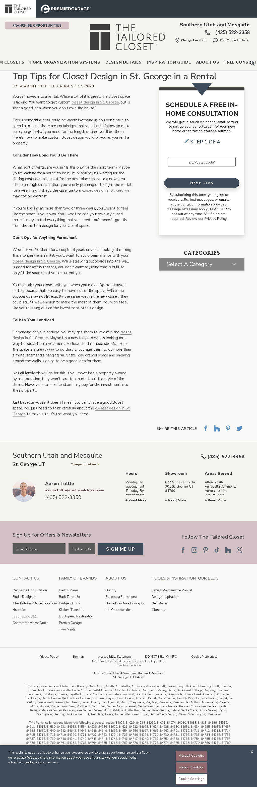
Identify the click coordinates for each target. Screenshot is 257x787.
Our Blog (208, 578)
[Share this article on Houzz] (217, 432)
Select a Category (189, 264)
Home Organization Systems (65, 62)
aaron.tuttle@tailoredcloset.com (74, 490)
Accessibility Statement (114, 657)
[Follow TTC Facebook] (183, 549)
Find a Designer (24, 597)
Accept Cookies (191, 755)
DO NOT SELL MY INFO (161, 657)
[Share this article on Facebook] (206, 432)
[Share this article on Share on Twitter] (239, 432)
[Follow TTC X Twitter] (239, 549)
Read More (137, 500)
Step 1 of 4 (205, 141)
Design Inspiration (165, 597)
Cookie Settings (191, 779)
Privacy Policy (48, 657)
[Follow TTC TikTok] (217, 549)
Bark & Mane (68, 590)
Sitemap (78, 657)
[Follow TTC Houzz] (228, 549)
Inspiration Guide (169, 62)
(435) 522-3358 (225, 456)
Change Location (193, 40)
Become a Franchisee (121, 597)
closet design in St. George (95, 102)
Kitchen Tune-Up (71, 610)
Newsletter (160, 603)
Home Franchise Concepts (124, 603)
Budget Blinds (69, 603)
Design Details (123, 62)
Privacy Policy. (216, 218)
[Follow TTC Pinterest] (206, 549)
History (110, 590)
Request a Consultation (30, 590)
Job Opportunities (118, 610)
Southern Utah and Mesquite (215, 25)
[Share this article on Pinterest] (228, 432)
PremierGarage (70, 623)
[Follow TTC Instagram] (194, 549)
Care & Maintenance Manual (172, 590)
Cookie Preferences (204, 657)
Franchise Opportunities (37, 25)
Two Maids (67, 629)
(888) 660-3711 (25, 616)
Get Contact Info (232, 40)
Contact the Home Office (30, 623)
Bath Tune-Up (69, 597)
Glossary (158, 610)
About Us (207, 62)
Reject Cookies (191, 767)
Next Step (201, 183)
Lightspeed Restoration (76, 616)
